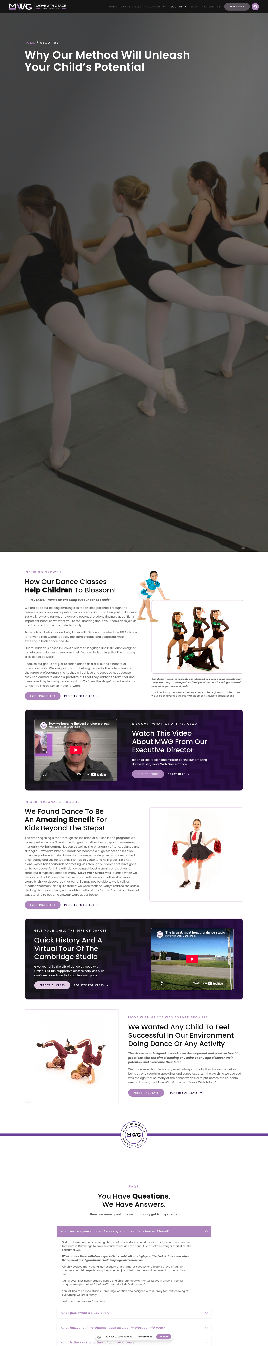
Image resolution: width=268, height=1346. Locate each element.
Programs (153, 6)
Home (113, 6)
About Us (176, 6)
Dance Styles (131, 6)
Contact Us (211, 6)
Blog (194, 6)
